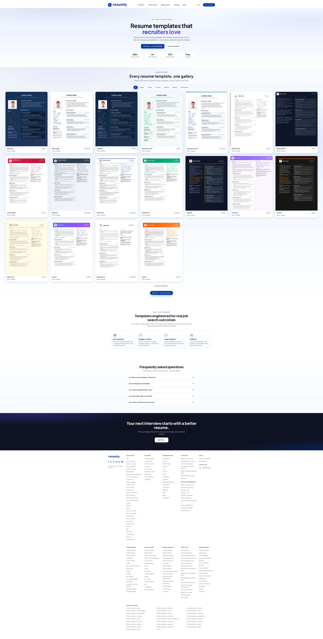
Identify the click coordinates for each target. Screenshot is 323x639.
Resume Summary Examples (133, 474)
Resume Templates (131, 463)
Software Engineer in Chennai (195, 621)
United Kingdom (167, 463)
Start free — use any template (152, 46)
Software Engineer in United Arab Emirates (167, 618)
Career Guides (130, 487)
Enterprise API (130, 539)
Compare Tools (130, 524)
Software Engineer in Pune (133, 618)
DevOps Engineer (149, 563)
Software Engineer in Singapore (164, 624)
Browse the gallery (174, 46)
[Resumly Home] (114, 456)
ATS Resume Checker (186, 589)
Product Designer (167, 586)
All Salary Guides (149, 589)
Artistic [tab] (142, 87)
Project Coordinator (168, 573)
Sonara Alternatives (186, 498)
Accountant (148, 579)
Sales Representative (168, 555)
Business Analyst (130, 555)
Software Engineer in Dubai (194, 610)
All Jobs (158, 629)
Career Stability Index (186, 553)
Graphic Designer (131, 560)
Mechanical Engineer (168, 581)
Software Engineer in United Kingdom (136, 610)
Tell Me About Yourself (187, 458)
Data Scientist (148, 553)
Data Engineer (202, 578)
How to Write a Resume (132, 500)
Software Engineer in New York (134, 621)
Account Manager (167, 550)
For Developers (130, 534)
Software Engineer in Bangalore (195, 613)
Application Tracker (150, 471)
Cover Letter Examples (132, 477)
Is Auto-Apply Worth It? (187, 505)
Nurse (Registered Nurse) (133, 566)
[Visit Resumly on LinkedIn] (119, 462)
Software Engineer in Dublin (194, 627)
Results (128, 508)
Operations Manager (204, 583)
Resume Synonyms (131, 469)
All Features (148, 479)
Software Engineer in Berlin (194, 624)
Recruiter (201, 565)
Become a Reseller (131, 510)
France (164, 474)
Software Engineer (149, 550)
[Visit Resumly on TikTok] (114, 462)
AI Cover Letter (148, 461)
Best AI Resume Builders (187, 487)
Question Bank (130, 516)
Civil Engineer (148, 587)
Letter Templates (130, 482)
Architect (128, 573)
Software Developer (168, 560)
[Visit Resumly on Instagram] (111, 462)
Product (141, 5)
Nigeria (164, 495)
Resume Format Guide (132, 497)
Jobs (184, 5)
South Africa (166, 487)
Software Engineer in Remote (164, 613)
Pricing (176, 5)
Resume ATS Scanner (186, 592)
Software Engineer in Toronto (194, 608)
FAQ (127, 529)
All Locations (166, 497)
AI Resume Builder (149, 458)
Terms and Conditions (205, 458)
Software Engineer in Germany (164, 608)
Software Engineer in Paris (133, 629)
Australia (165, 466)
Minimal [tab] (166, 87)
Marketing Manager (131, 589)
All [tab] (135, 87)
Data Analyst (129, 576)
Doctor (146, 566)
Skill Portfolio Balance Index (188, 582)
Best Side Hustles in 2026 (187, 475)
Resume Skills (129, 471)
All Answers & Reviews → (187, 507)
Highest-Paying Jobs (131, 492)
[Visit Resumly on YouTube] (122, 462)
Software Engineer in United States (135, 613)
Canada (165, 461)
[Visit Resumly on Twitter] (116, 462)
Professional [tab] (184, 87)
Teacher (128, 563)
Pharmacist (147, 571)
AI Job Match (148, 474)
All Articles (183, 478)
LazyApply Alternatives (187, 495)
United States (166, 458)
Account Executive (204, 562)
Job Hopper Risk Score (187, 566)
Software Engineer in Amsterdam (165, 627)
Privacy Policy (202, 461)
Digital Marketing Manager (206, 570)
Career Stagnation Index (187, 560)
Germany (165, 471)
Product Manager (131, 550)
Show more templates (161, 286)
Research (128, 526)
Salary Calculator (130, 495)
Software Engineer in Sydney (133, 627)
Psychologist (129, 568)
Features (128, 505)
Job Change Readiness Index (188, 558)
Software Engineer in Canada (134, 616)
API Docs (128, 537)
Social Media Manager (132, 579)
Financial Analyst (149, 581)
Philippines (165, 490)
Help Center (129, 531)
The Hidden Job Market (187, 463)
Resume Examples (131, 466)
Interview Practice (149, 463)
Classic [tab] (150, 87)
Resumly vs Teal (185, 492)
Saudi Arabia (166, 484)
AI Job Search (148, 469)
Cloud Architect (203, 581)
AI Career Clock (185, 550)
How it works (129, 521)
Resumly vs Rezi (185, 490)
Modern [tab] (174, 87)
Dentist (146, 568)
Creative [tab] (158, 87)
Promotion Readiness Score (188, 555)
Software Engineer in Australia (195, 618)
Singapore (165, 479)
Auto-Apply (147, 466)
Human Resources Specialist (170, 571)
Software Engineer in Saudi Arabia (196, 616)
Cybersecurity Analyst (150, 555)
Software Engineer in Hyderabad (165, 616)
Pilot (146, 584)
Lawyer (128, 571)
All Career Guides (131, 591)
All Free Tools (184, 597)
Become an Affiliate (131, 513)
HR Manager (129, 581)
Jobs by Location (130, 461)
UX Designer (129, 558)
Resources (165, 5)
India (164, 469)
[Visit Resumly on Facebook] (108, 462)
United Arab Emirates (168, 482)
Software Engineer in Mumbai (134, 624)
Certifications (129, 479)
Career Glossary (130, 518)
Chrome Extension (149, 477)
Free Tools (152, 5)
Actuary (147, 576)
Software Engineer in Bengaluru (164, 621)
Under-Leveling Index (186, 563)
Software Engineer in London (164, 610)
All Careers (166, 591)
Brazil (164, 492)
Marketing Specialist (168, 558)
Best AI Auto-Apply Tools (187, 485)
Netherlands (166, 477)
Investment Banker (149, 573)
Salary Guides (130, 490)
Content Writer (166, 589)
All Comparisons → (186, 510)
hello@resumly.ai (206, 467)
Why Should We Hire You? (188, 461)
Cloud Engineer (149, 560)
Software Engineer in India (133, 608)
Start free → (161, 440)
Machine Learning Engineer (152, 558)
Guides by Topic (130, 484)
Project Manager (130, 553)
